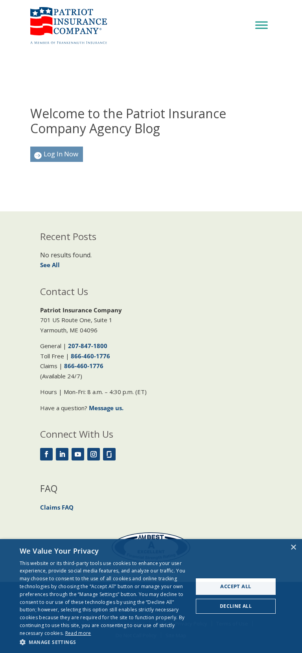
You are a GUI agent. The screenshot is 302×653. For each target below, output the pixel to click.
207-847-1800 (87, 346)
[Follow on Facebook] (46, 454)
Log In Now (61, 153)
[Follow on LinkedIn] (62, 454)
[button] (104, 642)
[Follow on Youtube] (78, 454)
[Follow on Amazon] (109, 454)
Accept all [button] (235, 586)
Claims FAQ (57, 507)
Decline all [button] (236, 606)
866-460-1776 (90, 356)
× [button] (293, 547)
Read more (78, 633)
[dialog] (151, 596)
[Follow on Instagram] (93, 454)
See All (50, 265)
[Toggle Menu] (261, 25)
